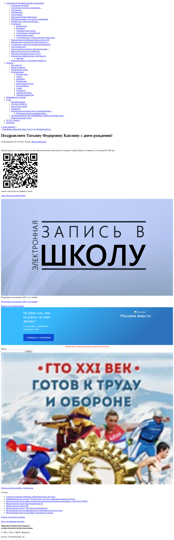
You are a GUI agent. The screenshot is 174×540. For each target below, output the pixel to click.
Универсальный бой (25, 95)
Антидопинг (16, 15)
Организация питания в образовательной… (30, 49)
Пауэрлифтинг (22, 86)
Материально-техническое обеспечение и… (30, 42)
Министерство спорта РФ (17, 506)
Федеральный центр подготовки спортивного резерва (29, 513)
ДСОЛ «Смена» (13, 120)
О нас (8, 100)
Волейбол (20, 28)
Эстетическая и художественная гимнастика (35, 38)
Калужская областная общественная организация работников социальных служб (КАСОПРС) (47, 501)
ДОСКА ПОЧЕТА (19, 104)
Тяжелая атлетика (24, 93)
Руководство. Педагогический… (25, 21)
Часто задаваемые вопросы (12, 521)
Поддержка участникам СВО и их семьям (19, 302)
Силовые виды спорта (26, 31)
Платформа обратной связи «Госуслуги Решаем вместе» (27, 129)
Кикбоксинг (21, 26)
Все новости (16, 65)
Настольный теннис (25, 35)
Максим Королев (38, 142)
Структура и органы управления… (26, 8)
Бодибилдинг (22, 74)
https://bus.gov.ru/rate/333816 (13, 196)
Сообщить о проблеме (39, 337)
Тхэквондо (21, 90)
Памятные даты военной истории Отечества (87, 346)
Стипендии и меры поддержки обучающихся (30, 44)
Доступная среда (18, 47)
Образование (17, 12)
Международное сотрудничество (25, 51)
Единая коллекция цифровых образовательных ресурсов (30, 497)
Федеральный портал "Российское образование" (27, 508)
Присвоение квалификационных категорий (30, 40)
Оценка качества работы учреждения (17, 488)
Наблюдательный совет (21, 118)
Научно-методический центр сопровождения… (31, 111)
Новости (10, 63)
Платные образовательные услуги (26, 54)
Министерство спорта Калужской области (24, 503)
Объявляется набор (19, 70)
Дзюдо (19, 77)
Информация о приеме (16, 97)
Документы (16, 10)
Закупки (20, 58)
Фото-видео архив (19, 106)
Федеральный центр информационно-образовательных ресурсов (34, 510)
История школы (18, 102)
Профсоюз (15, 109)
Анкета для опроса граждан (13, 517)
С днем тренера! (8, 127)
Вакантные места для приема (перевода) (28, 60)
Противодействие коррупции (24, 17)
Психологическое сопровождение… (32, 113)
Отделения (16, 24)
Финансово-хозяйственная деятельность (28, 56)
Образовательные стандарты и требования (29, 19)
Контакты (10, 123)
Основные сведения (20, 5)
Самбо (19, 88)
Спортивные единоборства (28, 33)
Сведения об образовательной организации (25, 3)
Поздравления (17, 72)
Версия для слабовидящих (12, 306)
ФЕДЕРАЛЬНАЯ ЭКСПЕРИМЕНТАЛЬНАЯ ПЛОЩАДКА (37, 116)
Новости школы (18, 67)
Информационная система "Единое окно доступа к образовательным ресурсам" (41, 499)
